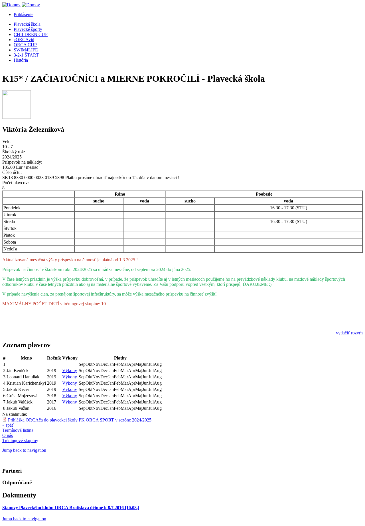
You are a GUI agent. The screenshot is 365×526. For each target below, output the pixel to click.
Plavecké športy (28, 29)
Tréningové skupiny (20, 440)
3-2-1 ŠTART (26, 55)
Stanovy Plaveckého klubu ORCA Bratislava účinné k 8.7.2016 (70, 507)
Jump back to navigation (24, 450)
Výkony (69, 370)
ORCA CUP (25, 44)
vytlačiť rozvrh (349, 332)
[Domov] (11, 4)
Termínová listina (17, 430)
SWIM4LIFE (26, 49)
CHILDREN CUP (31, 34)
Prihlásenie (23, 14)
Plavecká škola (27, 24)
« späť (8, 425)
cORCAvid (24, 39)
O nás (7, 435)
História (21, 60)
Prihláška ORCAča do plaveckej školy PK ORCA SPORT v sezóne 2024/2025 (79, 419)
